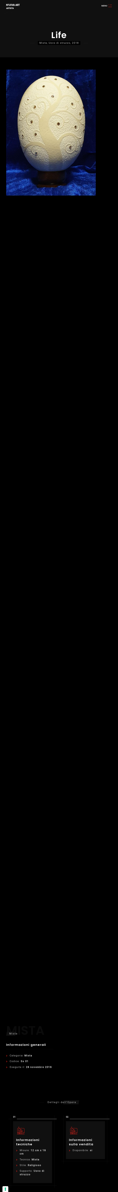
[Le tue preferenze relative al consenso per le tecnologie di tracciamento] (5, 1189)
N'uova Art (13, 5)
